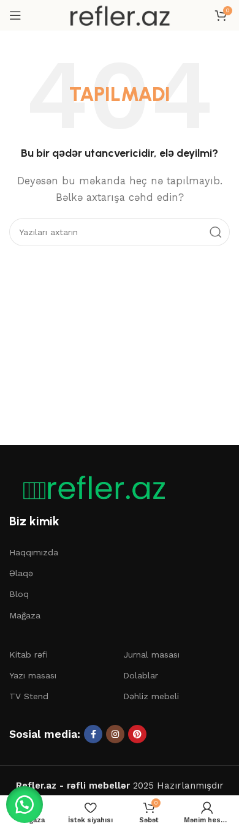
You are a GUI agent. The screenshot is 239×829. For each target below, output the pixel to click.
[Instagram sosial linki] (115, 734)
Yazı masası (32, 675)
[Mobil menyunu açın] (15, 15)
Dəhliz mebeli (151, 696)
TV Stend (28, 696)
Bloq (19, 594)
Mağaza (24, 615)
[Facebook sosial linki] (93, 734)
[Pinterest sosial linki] (137, 734)
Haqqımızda (33, 552)
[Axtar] (216, 232)
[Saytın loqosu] (119, 14)
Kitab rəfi (28, 654)
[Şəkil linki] (89, 487)
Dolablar (140, 675)
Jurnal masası (151, 654)
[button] (24, 804)
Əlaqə (21, 573)
